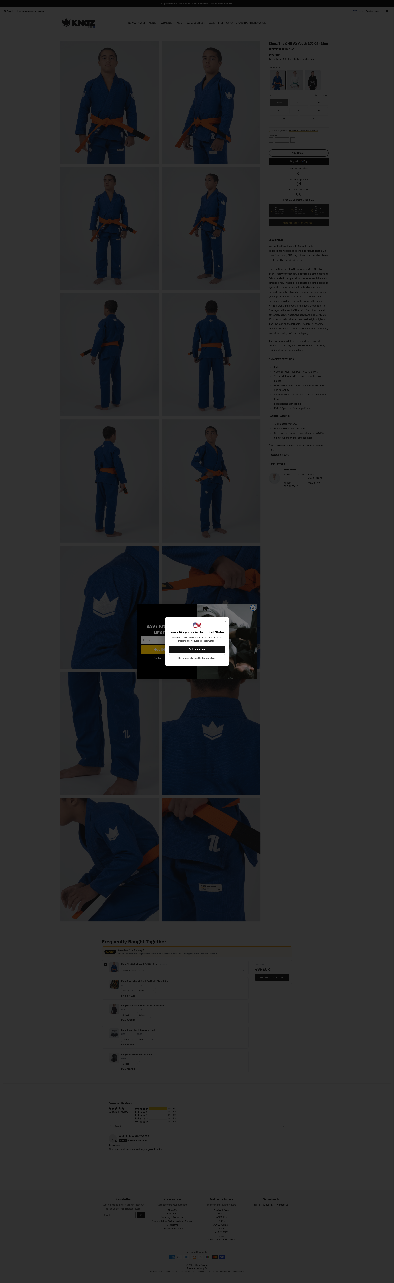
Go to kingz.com (197, 649)
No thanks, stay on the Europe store (197, 658)
